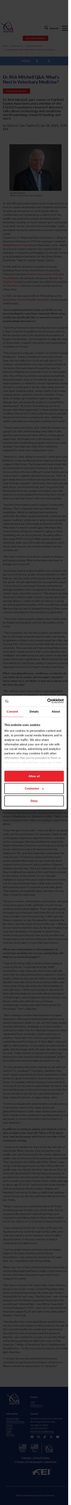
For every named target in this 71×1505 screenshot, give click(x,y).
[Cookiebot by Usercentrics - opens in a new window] (48, 701)
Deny (34, 800)
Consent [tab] (12, 711)
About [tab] (56, 711)
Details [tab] (34, 711)
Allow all (34, 776)
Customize (32, 788)
